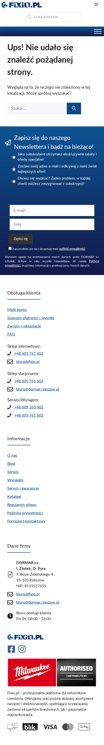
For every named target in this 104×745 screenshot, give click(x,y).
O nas (12, 455)
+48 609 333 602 (28, 407)
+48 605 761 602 (28, 353)
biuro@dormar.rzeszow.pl (37, 389)
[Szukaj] (74, 108)
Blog (11, 464)
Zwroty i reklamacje (24, 326)
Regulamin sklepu (22, 505)
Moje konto (17, 310)
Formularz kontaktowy (26, 521)
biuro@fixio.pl (28, 362)
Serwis (13, 472)
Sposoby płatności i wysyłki (30, 318)
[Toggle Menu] (98, 31)
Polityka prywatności (25, 513)
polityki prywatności (72, 248)
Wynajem (15, 480)
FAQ (11, 334)
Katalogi (14, 497)
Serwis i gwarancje (23, 488)
